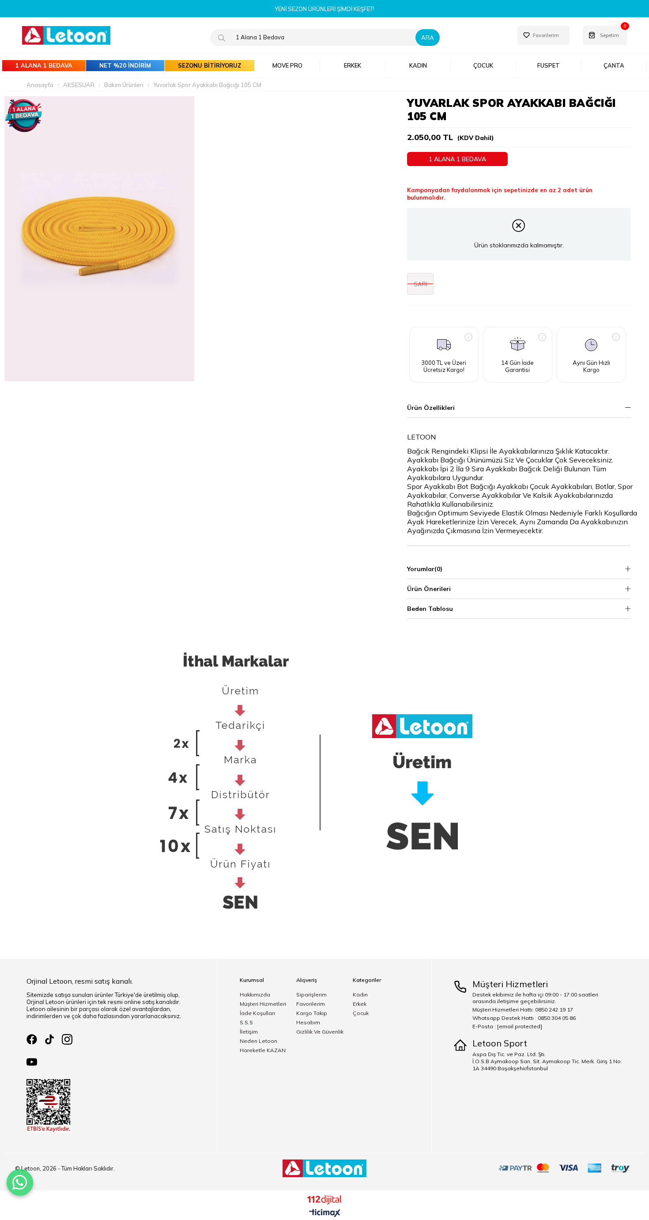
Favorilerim (310, 1004)
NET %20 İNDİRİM (125, 65)
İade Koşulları (257, 1013)
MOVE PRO (287, 65)
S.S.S (246, 1022)
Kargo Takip (311, 1013)
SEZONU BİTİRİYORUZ (209, 65)
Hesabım (308, 1022)
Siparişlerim (311, 995)
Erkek (359, 1004)
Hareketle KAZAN (263, 1050)
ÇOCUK (483, 65)
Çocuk (361, 1013)
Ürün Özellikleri (431, 408)
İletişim (249, 1032)
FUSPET (548, 65)
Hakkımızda (255, 995)
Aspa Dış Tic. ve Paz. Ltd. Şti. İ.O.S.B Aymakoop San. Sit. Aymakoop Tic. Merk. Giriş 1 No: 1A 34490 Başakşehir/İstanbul (547, 1061)
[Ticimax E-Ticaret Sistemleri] (324, 1213)
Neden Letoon (258, 1041)
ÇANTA (614, 65)
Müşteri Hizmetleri (263, 1004)
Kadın (360, 995)
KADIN (418, 65)
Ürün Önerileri (429, 589)
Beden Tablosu (430, 609)
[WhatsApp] (20, 1182)
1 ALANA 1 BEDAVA (43, 65)
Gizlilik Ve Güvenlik (319, 1032)
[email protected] (519, 1026)
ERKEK (352, 65)
